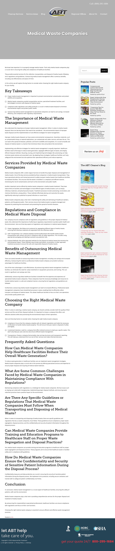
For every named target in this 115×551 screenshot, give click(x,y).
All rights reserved (7, 543)
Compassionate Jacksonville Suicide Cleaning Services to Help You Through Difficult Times (96, 89)
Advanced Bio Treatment (58, 12)
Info (12, 517)
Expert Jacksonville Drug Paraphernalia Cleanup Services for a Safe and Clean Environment (98, 100)
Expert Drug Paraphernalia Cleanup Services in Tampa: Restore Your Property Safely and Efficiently (97, 133)
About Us (93, 14)
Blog (43, 14)
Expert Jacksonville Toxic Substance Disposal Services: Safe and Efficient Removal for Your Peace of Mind (98, 122)
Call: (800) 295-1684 (99, 4)
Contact (103, 14)
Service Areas (32, 14)
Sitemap (28, 543)
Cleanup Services (15, 14)
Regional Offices (78, 14)
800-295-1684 (103, 541)
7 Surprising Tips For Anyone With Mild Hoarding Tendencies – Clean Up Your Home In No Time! (97, 110)
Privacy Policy (20, 543)
